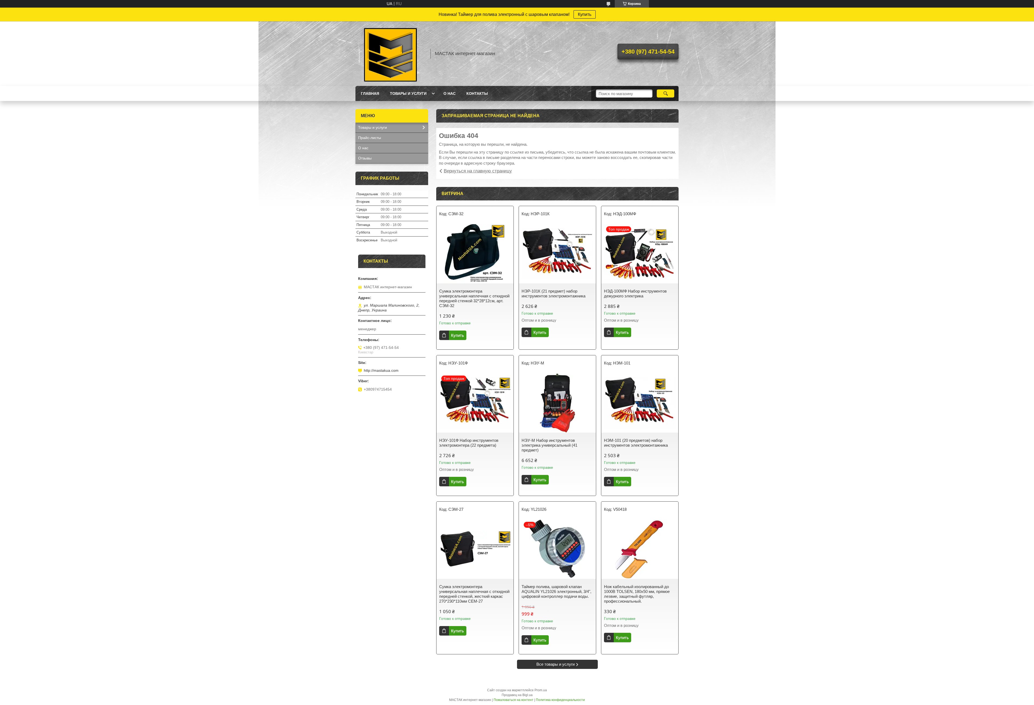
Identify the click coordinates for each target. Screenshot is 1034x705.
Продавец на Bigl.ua (517, 695)
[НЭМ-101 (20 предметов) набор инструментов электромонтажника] (640, 403)
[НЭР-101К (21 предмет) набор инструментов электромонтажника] (557, 253)
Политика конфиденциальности (560, 700)
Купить (584, 14)
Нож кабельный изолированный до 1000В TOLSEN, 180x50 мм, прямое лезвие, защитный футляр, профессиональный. (637, 593)
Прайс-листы (369, 138)
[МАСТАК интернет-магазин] (390, 53)
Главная (370, 93)
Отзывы (365, 158)
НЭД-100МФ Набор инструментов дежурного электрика (635, 293)
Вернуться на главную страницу (478, 170)
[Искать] (665, 93)
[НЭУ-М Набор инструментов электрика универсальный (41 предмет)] (557, 403)
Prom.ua (541, 690)
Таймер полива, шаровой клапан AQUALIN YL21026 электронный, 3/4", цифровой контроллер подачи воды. (556, 591)
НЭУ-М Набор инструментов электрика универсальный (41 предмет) (549, 445)
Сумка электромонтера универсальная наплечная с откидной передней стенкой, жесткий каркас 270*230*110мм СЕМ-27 (474, 593)
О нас (449, 93)
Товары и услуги (408, 93)
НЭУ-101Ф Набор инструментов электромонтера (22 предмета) (468, 442)
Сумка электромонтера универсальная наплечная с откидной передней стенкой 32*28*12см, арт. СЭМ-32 (474, 298)
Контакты (477, 93)
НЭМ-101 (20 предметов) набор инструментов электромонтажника (636, 442)
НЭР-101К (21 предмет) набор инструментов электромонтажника (553, 293)
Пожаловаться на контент (513, 700)
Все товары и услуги (555, 664)
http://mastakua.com (381, 370)
